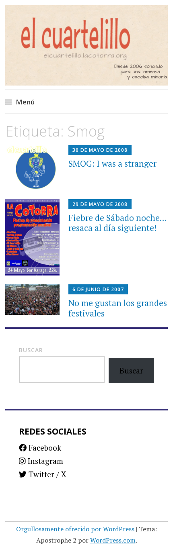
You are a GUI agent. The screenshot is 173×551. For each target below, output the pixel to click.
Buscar (31, 350)
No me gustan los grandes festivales (117, 307)
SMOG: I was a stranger (112, 163)
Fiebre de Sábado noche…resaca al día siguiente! (117, 222)
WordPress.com (113, 540)
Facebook (44, 448)
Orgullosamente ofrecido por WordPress (75, 528)
